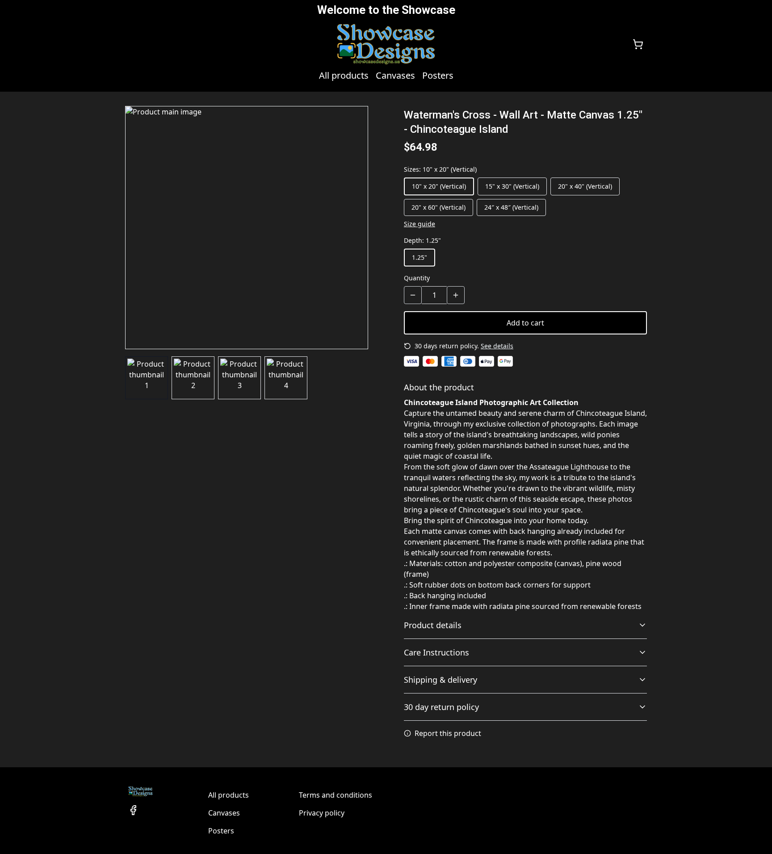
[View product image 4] (285, 377)
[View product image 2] (193, 377)
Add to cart (525, 323)
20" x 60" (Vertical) (438, 207)
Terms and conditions (335, 795)
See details (497, 346)
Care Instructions (436, 652)
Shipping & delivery (440, 679)
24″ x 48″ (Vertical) (511, 207)
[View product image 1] (146, 377)
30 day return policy (441, 707)
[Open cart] (638, 44)
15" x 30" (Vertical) (512, 186)
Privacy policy (321, 813)
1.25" (419, 257)
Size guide (419, 224)
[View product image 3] (239, 377)
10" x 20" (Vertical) (439, 186)
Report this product (448, 733)
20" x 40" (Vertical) (585, 186)
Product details (433, 625)
